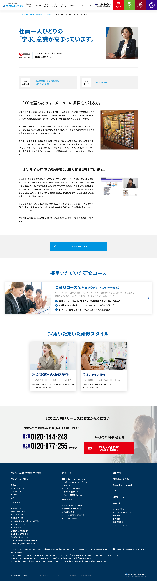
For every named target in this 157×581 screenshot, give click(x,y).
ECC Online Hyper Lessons (73, 479)
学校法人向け (16, 527)
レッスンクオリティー (18, 488)
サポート (14, 498)
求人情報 (116, 519)
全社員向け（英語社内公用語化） (23, 543)
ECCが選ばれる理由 (19, 479)
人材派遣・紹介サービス (140, 6)
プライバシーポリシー (121, 525)
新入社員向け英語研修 (19, 534)
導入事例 (72, 5)
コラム (81, 5)
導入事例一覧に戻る (78, 246)
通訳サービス (63, 5)
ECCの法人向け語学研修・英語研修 (30, 14)
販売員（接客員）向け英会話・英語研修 (25, 521)
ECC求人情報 (86, 575)
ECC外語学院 (71, 575)
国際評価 (14, 494)
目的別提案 (38, 5)
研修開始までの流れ (121, 479)
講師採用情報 (118, 522)
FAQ (89, 5)
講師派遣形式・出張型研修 (47, 81)
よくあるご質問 (118, 509)
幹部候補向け (16, 508)
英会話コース (103, 82)
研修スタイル (55, 5)
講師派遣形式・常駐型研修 (72, 505)
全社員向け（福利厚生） (19, 531)
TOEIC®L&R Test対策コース (73, 488)
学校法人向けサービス (129, 6)
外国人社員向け (17, 514)
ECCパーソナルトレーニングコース (74, 482)
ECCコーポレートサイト (39, 575)
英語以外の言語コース (70, 492)
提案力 (13, 485)
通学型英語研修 (68, 512)
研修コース (46, 5)
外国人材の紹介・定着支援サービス (24, 540)
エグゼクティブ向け (18, 511)
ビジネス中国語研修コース (72, 495)
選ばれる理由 (29, 5)
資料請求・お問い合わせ (122, 512)
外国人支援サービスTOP (151, 6)
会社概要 (116, 515)
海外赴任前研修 (17, 518)
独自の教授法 (16, 491)
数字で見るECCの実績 (122, 485)
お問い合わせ (118, 7)
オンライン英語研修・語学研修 (73, 515)
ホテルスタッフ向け (18, 524)
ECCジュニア (57, 575)
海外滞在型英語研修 (69, 518)
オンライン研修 (42, 84)
